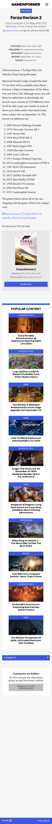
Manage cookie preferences (26, 687)
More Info (26, 284)
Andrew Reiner (13, 31)
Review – (26, 575)
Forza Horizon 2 (26, 269)
